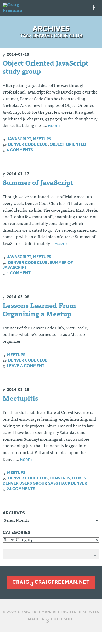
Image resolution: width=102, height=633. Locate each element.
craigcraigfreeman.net (51, 582)
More (53, 125)
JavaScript (19, 138)
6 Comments (20, 149)
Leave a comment (25, 365)
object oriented (68, 144)
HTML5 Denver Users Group (44, 480)
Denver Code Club (28, 144)
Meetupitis (20, 399)
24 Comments (21, 488)
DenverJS (60, 477)
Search (95, 557)
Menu (94, 8)
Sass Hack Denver (67, 483)
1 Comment (19, 272)
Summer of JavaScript (38, 183)
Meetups (42, 138)
